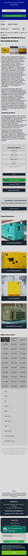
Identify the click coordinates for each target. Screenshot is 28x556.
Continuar (14, 552)
